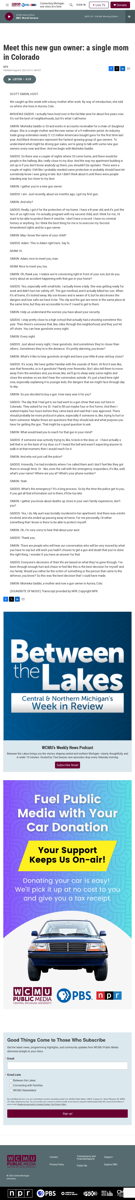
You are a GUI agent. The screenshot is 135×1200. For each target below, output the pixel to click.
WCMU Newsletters (24, 1090)
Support (108, 1157)
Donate (122, 5)
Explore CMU (110, 1164)
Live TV (100, 5)
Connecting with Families (28, 1085)
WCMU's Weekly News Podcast (67, 747)
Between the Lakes (24, 1080)
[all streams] (130, 16)
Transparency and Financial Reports (86, 1157)
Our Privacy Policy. (59, 1104)
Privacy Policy (57, 1164)
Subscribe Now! (67, 765)
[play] (9, 17)
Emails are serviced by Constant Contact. (34, 1104)
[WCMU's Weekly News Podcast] (67, 676)
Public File (82, 1165)
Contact (54, 1157)
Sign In (81, 4)
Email (10, 1058)
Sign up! (67, 1113)
